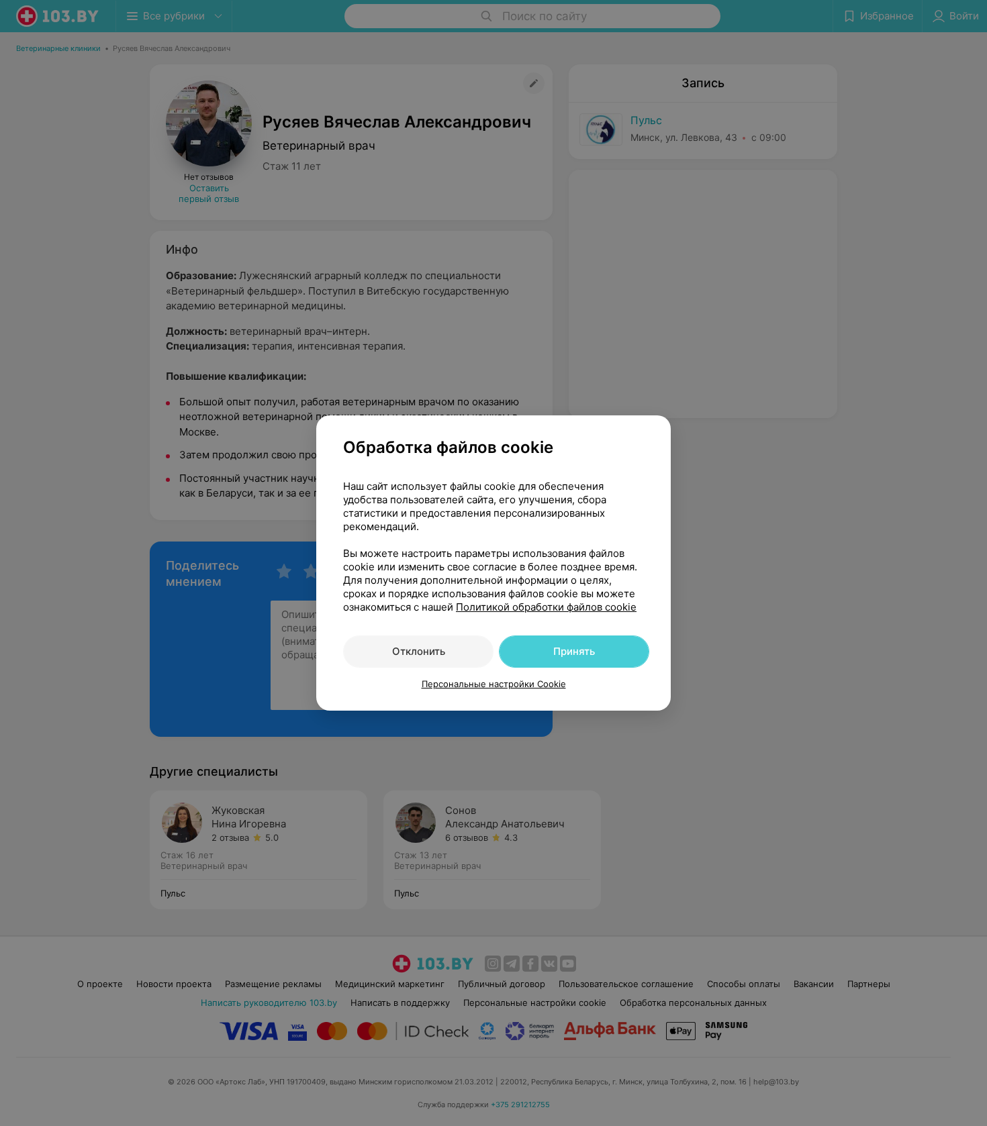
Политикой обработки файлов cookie (546, 607)
